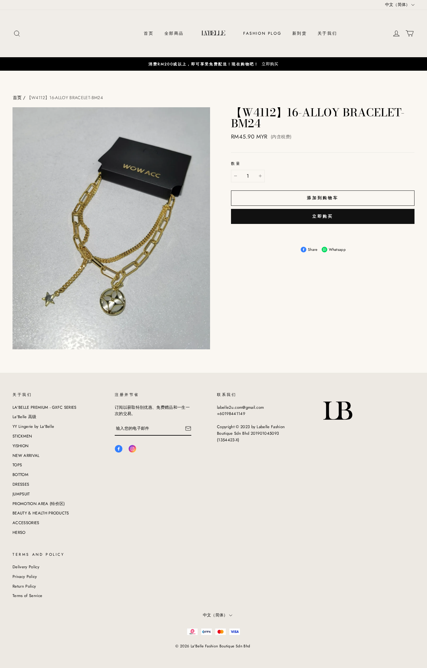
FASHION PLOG (262, 33)
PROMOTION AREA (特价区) (39, 504)
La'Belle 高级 (25, 417)
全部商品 (174, 33)
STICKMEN (22, 436)
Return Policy (24, 586)
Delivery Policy (26, 567)
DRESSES (21, 484)
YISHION (20, 446)
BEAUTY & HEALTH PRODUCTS (41, 513)
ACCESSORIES (26, 523)
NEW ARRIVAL (26, 455)
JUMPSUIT (21, 494)
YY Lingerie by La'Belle (33, 426)
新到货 (299, 33)
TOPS (17, 465)
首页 (148, 33)
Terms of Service (27, 596)
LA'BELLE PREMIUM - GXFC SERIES (45, 407)
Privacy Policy (25, 576)
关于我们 (327, 33)
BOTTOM (20, 475)
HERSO (19, 532)
